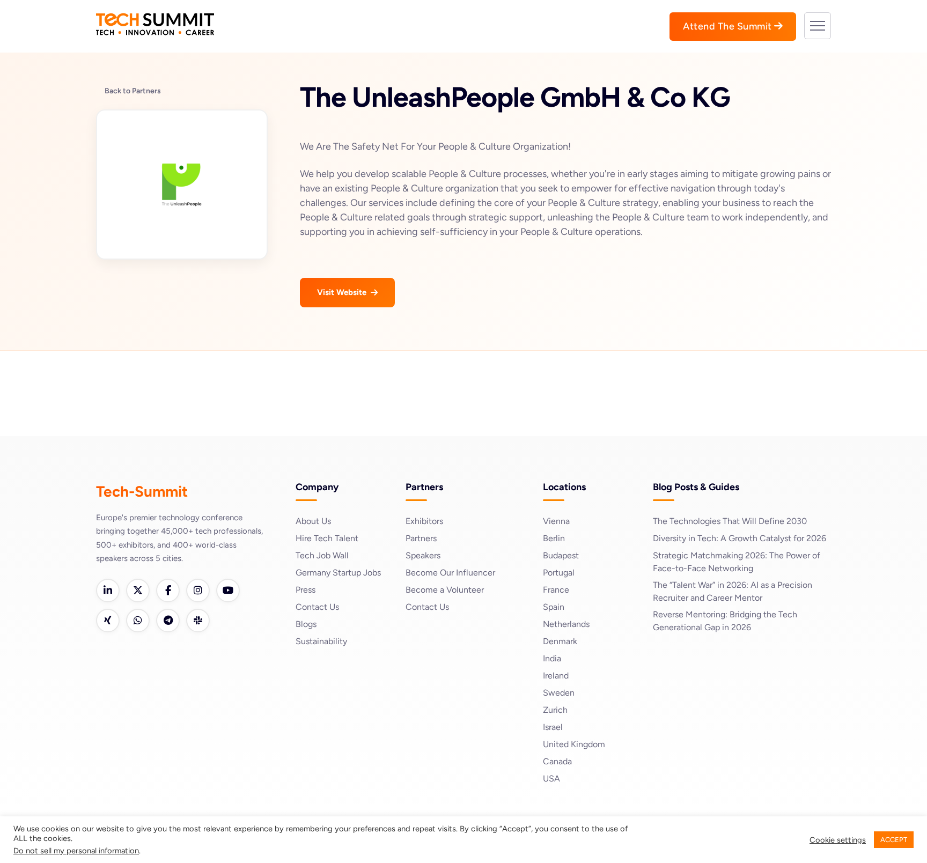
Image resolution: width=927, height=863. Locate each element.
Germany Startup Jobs (338, 572)
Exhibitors (424, 521)
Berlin (554, 538)
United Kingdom (574, 744)
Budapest (561, 555)
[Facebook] (168, 590)
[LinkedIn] (108, 590)
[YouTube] (228, 590)
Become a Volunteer (445, 590)
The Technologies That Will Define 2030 (730, 521)
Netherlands (566, 624)
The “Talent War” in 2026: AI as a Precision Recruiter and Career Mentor (732, 591)
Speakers (423, 555)
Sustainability (321, 641)
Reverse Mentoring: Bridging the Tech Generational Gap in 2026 (725, 620)
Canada (557, 761)
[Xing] (108, 620)
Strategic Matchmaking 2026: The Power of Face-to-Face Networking (736, 561)
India (552, 658)
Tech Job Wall (322, 555)
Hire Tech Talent (327, 538)
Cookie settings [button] (838, 840)
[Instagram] (198, 590)
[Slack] (198, 620)
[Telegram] (168, 620)
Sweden (559, 693)
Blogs (306, 624)
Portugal (559, 572)
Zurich (555, 710)
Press (305, 590)
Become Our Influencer (450, 572)
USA (551, 778)
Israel (553, 727)
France (556, 590)
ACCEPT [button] (893, 840)
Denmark (560, 641)
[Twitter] (138, 590)
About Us (313, 521)
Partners (421, 538)
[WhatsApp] (138, 620)
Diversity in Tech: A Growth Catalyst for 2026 (739, 538)
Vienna (556, 521)
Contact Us (317, 607)
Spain (553, 607)
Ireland (556, 675)
